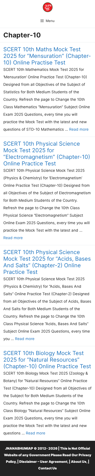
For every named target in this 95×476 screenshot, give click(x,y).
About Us (78, 462)
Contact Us (47, 468)
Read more (79, 129)
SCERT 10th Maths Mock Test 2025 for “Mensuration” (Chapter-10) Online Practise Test (47, 56)
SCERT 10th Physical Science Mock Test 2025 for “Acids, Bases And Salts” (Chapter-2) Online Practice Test (47, 262)
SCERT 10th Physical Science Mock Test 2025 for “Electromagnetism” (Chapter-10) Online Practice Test (46, 153)
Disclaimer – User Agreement (43, 462)
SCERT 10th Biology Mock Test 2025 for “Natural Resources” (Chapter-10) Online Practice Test (47, 360)
